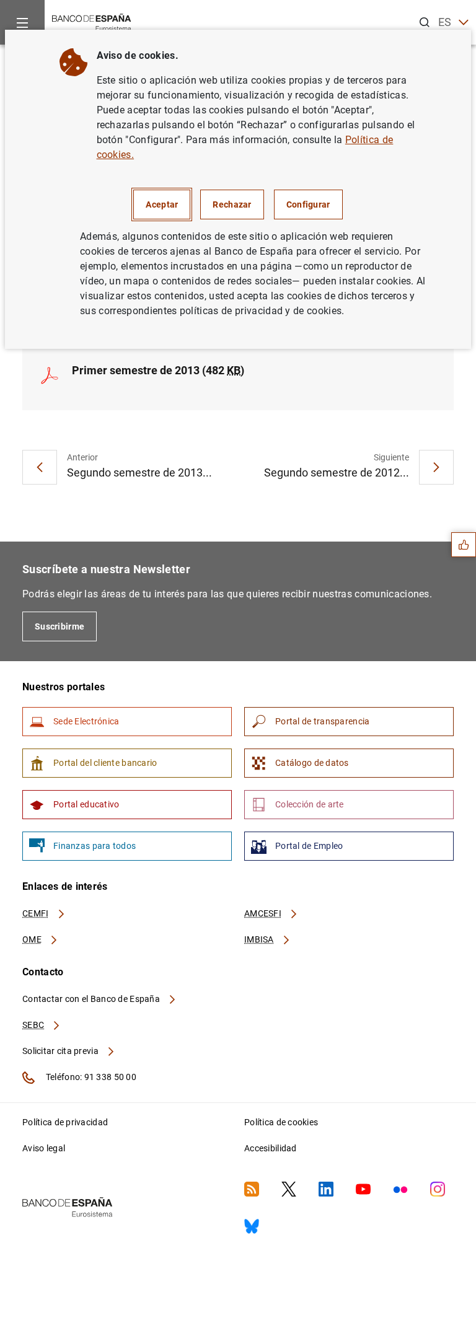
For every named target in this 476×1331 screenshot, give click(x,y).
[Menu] (22, 22)
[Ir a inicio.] (91, 21)
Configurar (308, 204)
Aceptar (162, 204)
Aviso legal (43, 1148)
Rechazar (232, 204)
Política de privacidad (65, 1122)
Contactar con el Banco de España (92, 999)
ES (445, 22)
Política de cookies (281, 1122)
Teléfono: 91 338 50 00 (90, 1077)
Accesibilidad (270, 1148)
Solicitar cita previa (61, 1051)
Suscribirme (59, 626)
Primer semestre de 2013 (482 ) (158, 370)
